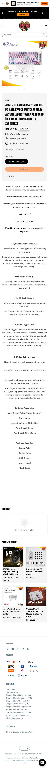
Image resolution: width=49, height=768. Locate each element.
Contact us (10, 689)
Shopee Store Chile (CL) (16, 709)
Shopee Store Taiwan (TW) (17, 704)
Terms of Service (18, 760)
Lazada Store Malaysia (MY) (18, 712)
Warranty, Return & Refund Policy (21, 758)
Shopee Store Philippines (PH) (19, 707)
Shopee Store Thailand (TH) (18, 701)
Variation (9, 157)
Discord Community (14, 718)
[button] (3, 26)
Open (44, 3)
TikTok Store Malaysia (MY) (18, 715)
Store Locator (12, 692)
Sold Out (24, 169)
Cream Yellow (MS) (16, 162)
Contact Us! (23, 14)
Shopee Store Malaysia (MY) (18, 695)
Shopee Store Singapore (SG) (19, 698)
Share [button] (11, 176)
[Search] (43, 34)
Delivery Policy (32, 760)
